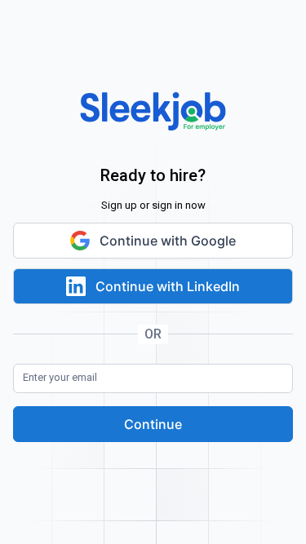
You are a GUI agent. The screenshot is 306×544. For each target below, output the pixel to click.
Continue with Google (168, 240)
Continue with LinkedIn (167, 286)
